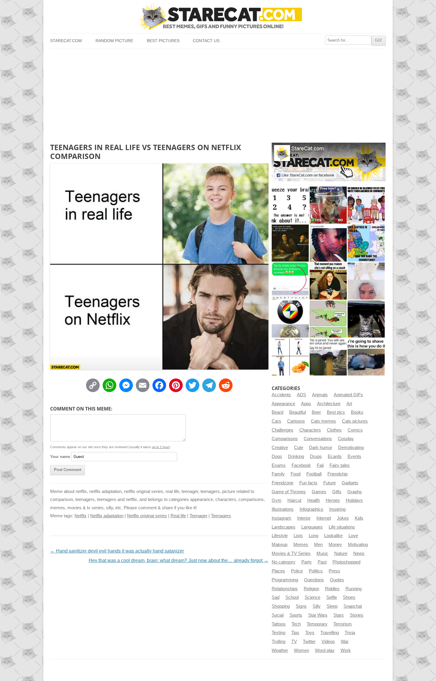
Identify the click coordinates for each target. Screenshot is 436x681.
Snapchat (352, 606)
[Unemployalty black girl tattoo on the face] (328, 243)
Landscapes (283, 527)
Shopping (281, 606)
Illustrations (283, 509)
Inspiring (337, 509)
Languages (312, 527)
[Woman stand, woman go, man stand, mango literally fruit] (290, 356)
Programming (285, 579)
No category (283, 562)
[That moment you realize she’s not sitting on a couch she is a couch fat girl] (328, 281)
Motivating (358, 544)
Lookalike (333, 535)
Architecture (328, 403)
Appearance (283, 403)
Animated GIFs (348, 394)
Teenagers (221, 515)
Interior (304, 518)
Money (335, 544)
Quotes (337, 579)
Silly (317, 606)
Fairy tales (340, 465)
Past (322, 562)
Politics (316, 571)
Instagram (281, 518)
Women (301, 650)
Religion (311, 588)
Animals (320, 394)
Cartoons (296, 421)
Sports (295, 615)
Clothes (334, 430)
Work (345, 650)
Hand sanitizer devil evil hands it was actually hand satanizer (117, 550)
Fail (320, 465)
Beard (277, 412)
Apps (306, 403)
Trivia (350, 632)
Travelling (329, 632)
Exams (279, 465)
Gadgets (350, 482)
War (345, 641)
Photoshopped (346, 562)
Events (354, 456)
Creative (280, 447)
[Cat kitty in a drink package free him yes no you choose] (328, 205)
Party (306, 562)
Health (313, 500)
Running (354, 588)
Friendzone (282, 482)
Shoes (349, 597)
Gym (276, 500)
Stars (338, 615)
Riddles (332, 588)
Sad (275, 597)
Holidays (354, 500)
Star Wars (317, 615)
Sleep (332, 606)
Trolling (278, 641)
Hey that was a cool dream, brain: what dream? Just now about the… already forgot (178, 560)
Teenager (198, 515)
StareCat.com (66, 41)
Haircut (294, 500)
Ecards (335, 456)
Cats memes (323, 421)
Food (295, 474)
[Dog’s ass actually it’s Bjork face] (366, 281)
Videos (328, 641)
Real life (178, 515)
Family (278, 474)
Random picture (114, 41)
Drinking (296, 456)
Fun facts (308, 482)
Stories (356, 615)
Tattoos (279, 624)
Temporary (317, 624)
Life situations (342, 527)
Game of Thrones (289, 491)
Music (322, 553)
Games (319, 491)
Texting (278, 632)
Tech (296, 624)
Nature (340, 553)
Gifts (336, 491)
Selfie (331, 597)
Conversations (318, 438)
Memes (300, 544)
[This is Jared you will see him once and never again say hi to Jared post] (328, 356)
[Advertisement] (218, 93)
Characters (310, 430)
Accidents (281, 394)
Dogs (277, 456)
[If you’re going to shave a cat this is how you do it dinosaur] (366, 356)
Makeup (279, 544)
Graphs (354, 491)
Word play (325, 650)
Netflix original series (147, 515)
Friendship (337, 474)
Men (318, 544)
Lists (298, 535)
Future (329, 482)
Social (278, 615)
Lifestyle (280, 535)
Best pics (336, 412)
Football (314, 474)
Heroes (333, 500)
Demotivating (351, 447)
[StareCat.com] (218, 16)
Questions (314, 579)
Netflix (80, 515)
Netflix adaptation (106, 515)
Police (297, 571)
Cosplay (346, 438)
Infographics (311, 509)
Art (349, 403)
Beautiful (297, 412)
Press (334, 571)
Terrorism (342, 624)
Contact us (206, 41)
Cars (276, 421)
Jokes (343, 518)
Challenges (282, 430)
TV (294, 641)
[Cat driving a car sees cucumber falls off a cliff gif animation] (366, 319)
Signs (301, 606)
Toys (309, 632)
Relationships (285, 588)
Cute (298, 447)
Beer (316, 412)
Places (278, 571)
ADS (301, 394)
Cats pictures (355, 421)
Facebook (301, 465)
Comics (355, 430)
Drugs (316, 456)
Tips (295, 632)
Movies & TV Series (291, 553)
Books (357, 412)
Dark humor (320, 447)
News (359, 553)
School (292, 597)
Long (313, 535)
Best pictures (163, 41)
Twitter (309, 641)
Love (353, 535)
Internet (323, 518)
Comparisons (285, 438)
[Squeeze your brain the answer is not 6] (290, 205)
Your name (60, 456)
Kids (359, 518)
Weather (280, 650)
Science (312, 597)
